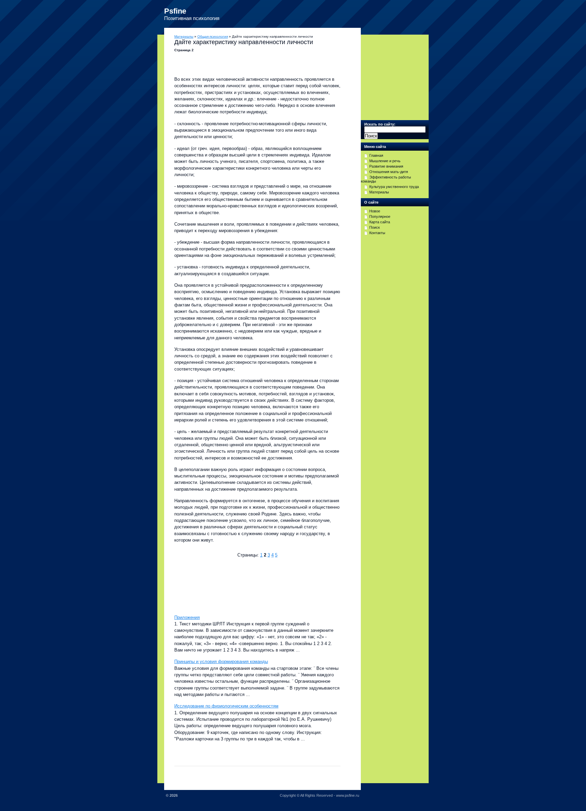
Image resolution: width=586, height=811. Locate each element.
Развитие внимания (386, 166)
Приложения (187, 617)
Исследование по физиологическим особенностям (226, 706)
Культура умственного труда (394, 187)
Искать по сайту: (379, 124)
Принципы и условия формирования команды (221, 661)
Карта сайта (379, 222)
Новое (374, 211)
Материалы (183, 36)
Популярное (379, 216)
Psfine (175, 11)
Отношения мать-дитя (388, 172)
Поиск (374, 227)
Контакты (377, 233)
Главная (376, 155)
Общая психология (212, 36)
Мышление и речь (385, 161)
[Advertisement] (253, 585)
